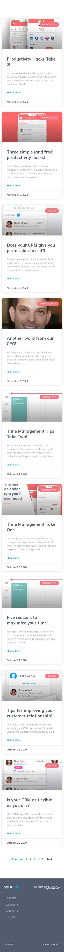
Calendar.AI (12, 904)
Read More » (13, 92)
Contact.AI (12, 911)
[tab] (32, 898)
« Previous (16, 859)
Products (9, 898)
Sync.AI (10, 917)
